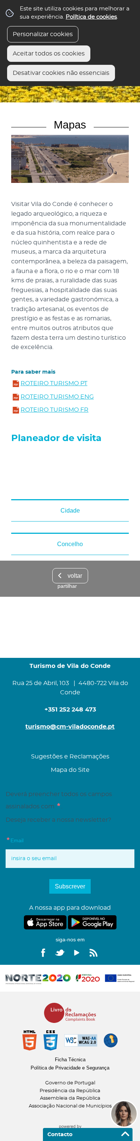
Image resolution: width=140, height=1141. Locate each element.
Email (30, 840)
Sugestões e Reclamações (70, 757)
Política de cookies (91, 17)
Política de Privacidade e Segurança (70, 1068)
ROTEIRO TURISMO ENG (57, 397)
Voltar (75, 576)
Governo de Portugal (70, 1083)
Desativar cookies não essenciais (61, 73)
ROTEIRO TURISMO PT (54, 383)
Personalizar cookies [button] (43, 34)
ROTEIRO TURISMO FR (54, 410)
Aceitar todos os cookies (49, 54)
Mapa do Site (70, 770)
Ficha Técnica (70, 1059)
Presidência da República (70, 1090)
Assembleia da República (70, 1098)
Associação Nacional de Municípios (70, 1106)
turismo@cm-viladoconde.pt (70, 727)
